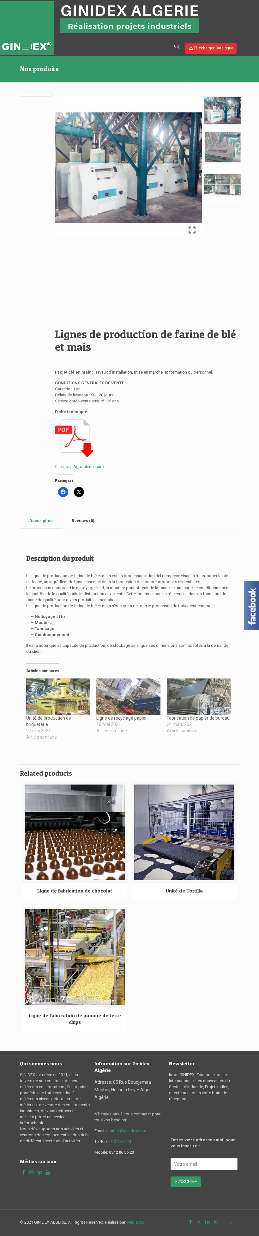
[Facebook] (190, 1222)
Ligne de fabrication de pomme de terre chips (75, 1018)
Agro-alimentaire (88, 466)
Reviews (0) (83, 520)
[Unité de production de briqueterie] (58, 696)
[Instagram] (216, 1222)
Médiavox (135, 1222)
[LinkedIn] (207, 1222)
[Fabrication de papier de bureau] (199, 696)
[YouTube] (199, 1222)
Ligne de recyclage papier (121, 718)
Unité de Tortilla (184, 890)
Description (41, 520)
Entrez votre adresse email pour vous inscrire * (203, 1143)
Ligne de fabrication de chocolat (74, 890)
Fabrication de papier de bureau (198, 718)
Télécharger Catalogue (213, 48)
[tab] (41, 521)
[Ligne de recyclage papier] (128, 696)
